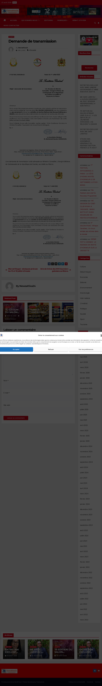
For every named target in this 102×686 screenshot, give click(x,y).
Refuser (51, 349)
